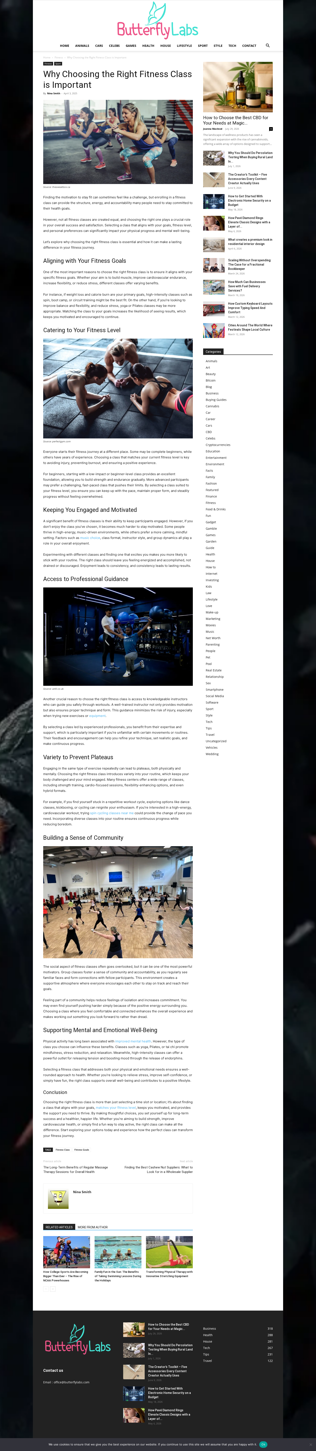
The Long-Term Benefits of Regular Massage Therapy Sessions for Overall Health (75, 1169)
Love (209, 606)
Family (210, 477)
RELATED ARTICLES (59, 1227)
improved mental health (133, 1041)
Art (208, 367)
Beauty (211, 374)
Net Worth (213, 638)
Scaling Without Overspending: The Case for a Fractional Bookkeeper (249, 265)
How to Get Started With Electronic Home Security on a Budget (249, 201)
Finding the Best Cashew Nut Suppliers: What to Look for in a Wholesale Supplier (159, 1169)
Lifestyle (184, 46)
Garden (211, 541)
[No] (310, 1444)
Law (208, 593)
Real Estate (214, 670)
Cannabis (212, 406)
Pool (209, 664)
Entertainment (216, 458)
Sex (208, 683)
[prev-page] (46, 1289)
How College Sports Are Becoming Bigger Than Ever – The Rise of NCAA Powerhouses (65, 1276)
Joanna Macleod (212, 128)
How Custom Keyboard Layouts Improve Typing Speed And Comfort (250, 308)
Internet (211, 574)
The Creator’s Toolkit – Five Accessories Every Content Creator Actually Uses (247, 179)
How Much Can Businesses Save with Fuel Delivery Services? (247, 286)
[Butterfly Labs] (158, 20)
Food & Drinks (216, 509)
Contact (249, 46)
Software (212, 702)
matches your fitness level (116, 1108)
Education (213, 451)
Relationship (215, 677)
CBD (209, 432)
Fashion (211, 483)
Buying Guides (216, 400)
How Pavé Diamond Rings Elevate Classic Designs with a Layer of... (249, 222)
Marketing (213, 619)
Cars (99, 46)
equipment (97, 716)
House (165, 46)
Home (64, 46)
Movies (211, 625)
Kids (209, 586)
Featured (212, 490)
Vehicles (212, 747)
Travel (210, 735)
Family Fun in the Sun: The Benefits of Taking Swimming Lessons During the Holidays (118, 1276)
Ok (263, 1444)
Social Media (215, 696)
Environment (215, 464)
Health (148, 46)
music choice (90, 538)
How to (211, 567)
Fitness (59, 57)
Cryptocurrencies (218, 445)
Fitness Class (63, 1149)
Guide (210, 548)
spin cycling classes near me (112, 813)
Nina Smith (53, 93)
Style (218, 46)
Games (131, 46)
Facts (209, 470)
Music (210, 632)
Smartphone (215, 689)
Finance (211, 496)
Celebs (114, 46)
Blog (209, 387)
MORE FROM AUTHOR (93, 1227)
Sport (203, 46)
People (210, 651)
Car (208, 413)
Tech (232, 46)
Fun (208, 516)
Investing (212, 580)
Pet (208, 657)
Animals (82, 46)
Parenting (213, 644)
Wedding (212, 754)
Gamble (211, 528)
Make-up (212, 612)
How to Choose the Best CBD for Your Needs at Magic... (235, 120)
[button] (267, 46)
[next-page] (52, 1289)
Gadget (211, 522)
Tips (209, 728)
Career (210, 419)
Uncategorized (216, 741)
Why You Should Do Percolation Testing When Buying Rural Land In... (250, 157)
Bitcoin (211, 380)
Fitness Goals (81, 1149)
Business (212, 393)
